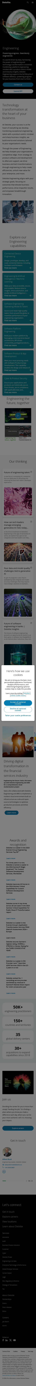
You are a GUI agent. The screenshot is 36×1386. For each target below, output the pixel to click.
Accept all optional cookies (18, 703)
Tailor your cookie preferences (18, 715)
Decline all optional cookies (18, 710)
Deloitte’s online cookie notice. (20, 694)
